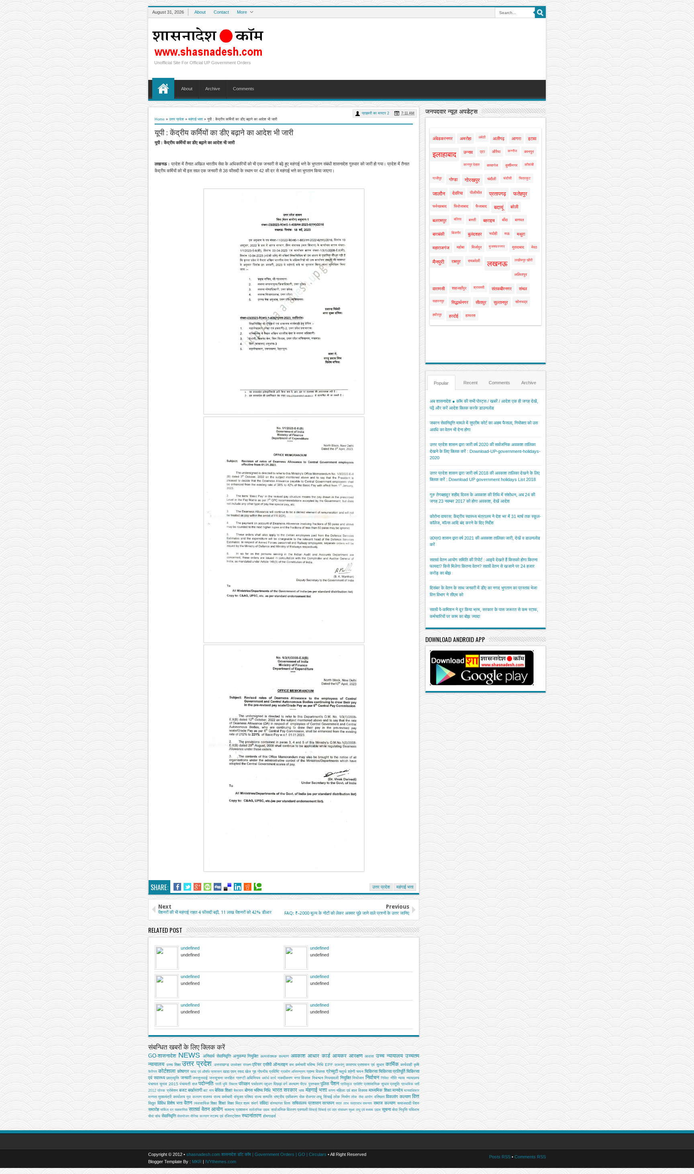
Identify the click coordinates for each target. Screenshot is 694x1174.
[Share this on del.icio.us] (227, 887)
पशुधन (268, 1084)
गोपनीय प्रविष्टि (268, 1071)
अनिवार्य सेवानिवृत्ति (217, 1056)
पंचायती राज (188, 1084)
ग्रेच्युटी (332, 1071)
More (242, 12)
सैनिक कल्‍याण (199, 1116)
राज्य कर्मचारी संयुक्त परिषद (233, 1097)
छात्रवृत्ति (172, 1078)
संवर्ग (254, 1103)
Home (163, 88)
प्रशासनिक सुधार (376, 1084)
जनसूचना (216, 1078)
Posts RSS (499, 1156)
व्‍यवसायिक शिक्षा (205, 1103)
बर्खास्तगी (195, 1090)
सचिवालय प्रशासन (306, 1103)
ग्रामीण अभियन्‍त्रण (293, 1072)
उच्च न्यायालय (389, 1056)
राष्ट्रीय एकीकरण (286, 1097)
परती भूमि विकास (226, 1084)
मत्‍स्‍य (332, 1090)
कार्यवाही (406, 1064)
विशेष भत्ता (174, 1103)
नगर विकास (302, 1078)
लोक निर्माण (341, 1097)
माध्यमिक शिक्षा (380, 1090)
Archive (212, 88)
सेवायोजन (183, 1116)
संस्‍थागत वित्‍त (280, 1103)
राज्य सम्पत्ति (263, 1097)
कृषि (416, 1064)
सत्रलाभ (355, 1103)
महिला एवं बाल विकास (352, 1090)
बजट (183, 1090)
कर (291, 1064)
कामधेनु (339, 1065)
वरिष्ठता (379, 1097)
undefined (190, 948)
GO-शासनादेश (162, 1056)
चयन (359, 1071)
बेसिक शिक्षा (223, 1090)
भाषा (301, 1090)
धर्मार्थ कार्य (269, 1078)
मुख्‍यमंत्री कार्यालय (171, 1097)
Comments (243, 88)
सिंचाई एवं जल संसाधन (332, 1110)
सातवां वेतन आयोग (206, 1109)
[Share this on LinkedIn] (237, 887)
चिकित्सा (371, 1071)
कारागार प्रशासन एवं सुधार (365, 1064)
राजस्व (207, 1097)
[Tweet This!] (187, 887)
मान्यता (152, 1097)
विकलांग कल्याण (398, 1096)
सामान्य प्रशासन (236, 1109)
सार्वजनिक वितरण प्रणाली (289, 1109)
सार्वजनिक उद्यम (259, 1110)
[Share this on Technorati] (257, 887)
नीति (393, 1078)
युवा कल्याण (193, 1097)
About (200, 12)
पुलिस (324, 1083)
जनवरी (186, 1077)
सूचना (386, 1109)
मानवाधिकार (411, 1090)
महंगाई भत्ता (195, 119)
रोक (301, 1097)
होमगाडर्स (269, 1116)
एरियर (256, 1064)
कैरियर (152, 1072)
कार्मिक (392, 1064)
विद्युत (152, 1103)
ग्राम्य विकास (315, 1071)
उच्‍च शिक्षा (173, 1064)
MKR (197, 1161)
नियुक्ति (345, 1077)
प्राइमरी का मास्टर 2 (375, 113)
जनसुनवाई (200, 1078)
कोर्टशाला (167, 1071)
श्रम (246, 1103)
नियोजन (358, 1078)
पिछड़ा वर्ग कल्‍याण (286, 1084)
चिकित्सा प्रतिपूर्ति (392, 1071)
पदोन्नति (205, 1083)
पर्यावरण (257, 1084)
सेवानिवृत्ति (168, 1115)
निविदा (385, 1078)
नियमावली (332, 1078)
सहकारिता (181, 1110)
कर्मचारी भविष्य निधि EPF (314, 1064)
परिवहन (244, 1083)
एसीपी (267, 1064)
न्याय (401, 1078)
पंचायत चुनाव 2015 (163, 1084)
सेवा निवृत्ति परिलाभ (405, 1109)
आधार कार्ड (319, 1056)
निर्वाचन (372, 1077)
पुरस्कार (313, 1084)
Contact (221, 12)
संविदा (263, 1103)
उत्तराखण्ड (221, 1064)
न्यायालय (412, 1078)
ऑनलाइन (280, 1064)
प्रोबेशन (172, 1090)
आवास (369, 1056)
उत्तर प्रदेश (176, 119)
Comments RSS (530, 1156)
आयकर (340, 1056)
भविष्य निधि (262, 1090)
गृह (254, 1071)
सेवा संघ (154, 1116)
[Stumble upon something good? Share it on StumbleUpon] (207, 887)
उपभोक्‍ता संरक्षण (241, 1065)
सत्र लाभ (342, 1103)
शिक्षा (222, 1103)
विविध (161, 1103)
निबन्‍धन (317, 1078)
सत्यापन (328, 1103)
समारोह (153, 1109)
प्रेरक (161, 1090)
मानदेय (397, 1090)
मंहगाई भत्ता (316, 1090)
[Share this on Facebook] (177, 887)
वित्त (415, 1096)
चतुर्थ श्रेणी (347, 1071)
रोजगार (310, 1097)
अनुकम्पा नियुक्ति (246, 1056)
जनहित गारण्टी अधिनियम (242, 1078)
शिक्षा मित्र (234, 1103)
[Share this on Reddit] (247, 887)
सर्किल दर (167, 1110)
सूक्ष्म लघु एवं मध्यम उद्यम (365, 1110)
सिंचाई (313, 1110)
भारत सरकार (284, 1090)
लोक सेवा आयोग (362, 1097)
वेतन (188, 1103)
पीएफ (303, 1084)
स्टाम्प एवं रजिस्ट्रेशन (225, 1116)
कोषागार (183, 1071)
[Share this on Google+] (197, 887)
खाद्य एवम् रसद (233, 1071)
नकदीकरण (285, 1078)
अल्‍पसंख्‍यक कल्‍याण (274, 1056)
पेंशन (335, 1083)
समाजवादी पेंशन (408, 1103)
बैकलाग (238, 1090)
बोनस (249, 1090)
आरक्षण (356, 1056)
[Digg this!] (217, 887)
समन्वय (367, 1103)
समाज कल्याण (385, 1103)
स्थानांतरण (251, 1116)
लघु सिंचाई (324, 1097)
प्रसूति (395, 1084)
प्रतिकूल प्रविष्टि (351, 1084)
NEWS (189, 1055)
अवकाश (298, 1056)
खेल (248, 1071)
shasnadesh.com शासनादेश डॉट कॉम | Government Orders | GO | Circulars (256, 1154)
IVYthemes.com (220, 1161)
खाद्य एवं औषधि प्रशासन (206, 1072)
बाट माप (208, 1090)
